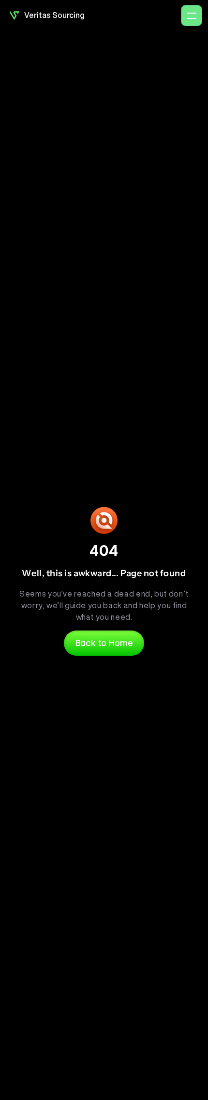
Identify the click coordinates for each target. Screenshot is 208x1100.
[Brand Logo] (14, 15)
